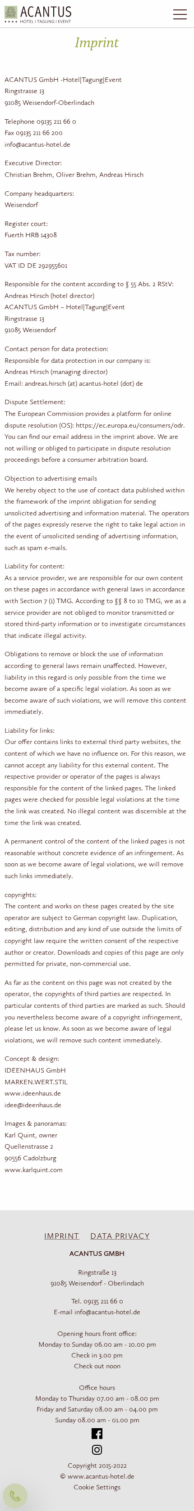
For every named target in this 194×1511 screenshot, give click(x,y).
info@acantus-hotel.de (107, 1312)
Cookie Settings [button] (97, 1487)
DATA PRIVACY (120, 1236)
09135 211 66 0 (103, 1301)
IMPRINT (61, 1236)
